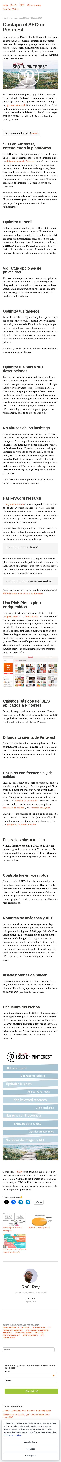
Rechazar (30, 1449)
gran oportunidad (16, 105)
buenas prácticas (42, 1328)
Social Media (24, 18)
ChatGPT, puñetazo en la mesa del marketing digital (27, 1410)
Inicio (5, 5)
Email (30, 1371)
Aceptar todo (30, 1442)
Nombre (8, 1381)
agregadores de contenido (16, 1328)
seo (42, 1335)
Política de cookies (12, 1435)
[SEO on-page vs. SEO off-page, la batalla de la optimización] (14, 1241)
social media (9, 1338)
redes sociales (30, 1335)
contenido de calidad (13, 807)
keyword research (15, 504)
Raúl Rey (6, 18)
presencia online (11, 1335)
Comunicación (34, 5)
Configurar (30, 1455)
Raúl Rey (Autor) (10, 9)
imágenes (7, 1333)
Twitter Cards (31, 616)
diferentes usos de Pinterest (20, 161)
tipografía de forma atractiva (21, 824)
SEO (22, 5)
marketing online (23, 1333)
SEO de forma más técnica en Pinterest (23, 593)
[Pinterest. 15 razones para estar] (40, 1219)
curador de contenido (26, 800)
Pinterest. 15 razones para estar (39, 1227)
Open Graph (11, 616)
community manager (13, 1330)
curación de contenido (37, 1330)
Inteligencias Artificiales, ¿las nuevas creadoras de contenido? (26, 1415)
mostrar (34, 133)
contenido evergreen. (40, 807)
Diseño (13, 5)
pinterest (39, 1333)
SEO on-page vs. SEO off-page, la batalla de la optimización (14, 1250)
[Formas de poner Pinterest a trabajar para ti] (14, 1219)
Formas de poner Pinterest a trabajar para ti (12, 1229)
